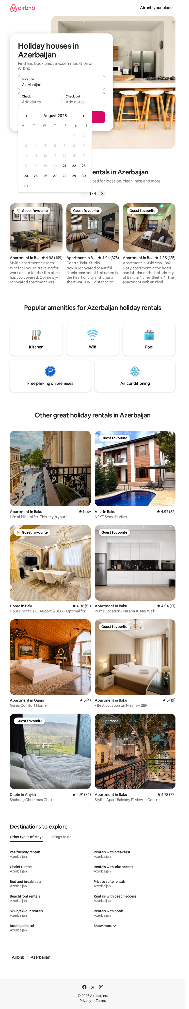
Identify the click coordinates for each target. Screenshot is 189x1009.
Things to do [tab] (61, 837)
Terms (101, 1000)
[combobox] (61, 85)
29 (74, 176)
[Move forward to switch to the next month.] (83, 115)
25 (36, 176)
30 (84, 176)
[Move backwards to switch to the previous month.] (26, 115)
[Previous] (84, 193)
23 (84, 166)
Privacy (85, 1000)
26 (45, 176)
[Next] (102, 193)
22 (74, 166)
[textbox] (40, 102)
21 (64, 166)
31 (26, 186)
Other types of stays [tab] (26, 837)
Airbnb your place (156, 7)
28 (64, 176)
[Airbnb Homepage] (22, 7)
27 (55, 176)
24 (26, 176)
